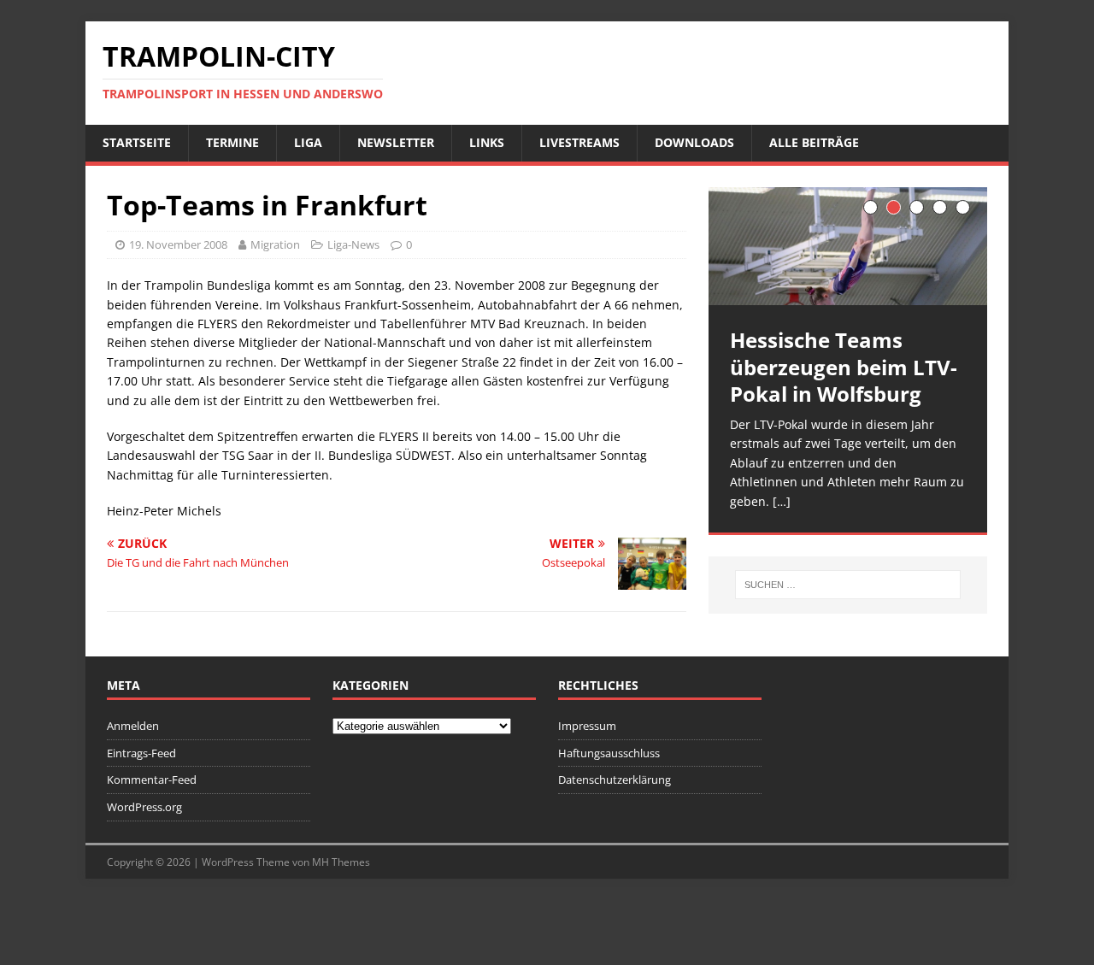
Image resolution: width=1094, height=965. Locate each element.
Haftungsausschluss (609, 753)
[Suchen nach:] (847, 584)
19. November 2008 (178, 244)
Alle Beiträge (814, 142)
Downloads (694, 142)
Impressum (587, 725)
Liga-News (353, 244)
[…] (782, 501)
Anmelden (133, 725)
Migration (275, 244)
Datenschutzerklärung (614, 779)
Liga (308, 142)
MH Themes (341, 862)
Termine (232, 142)
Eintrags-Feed (141, 753)
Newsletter (395, 142)
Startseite (137, 142)
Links (486, 142)
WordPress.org (144, 807)
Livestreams (579, 142)
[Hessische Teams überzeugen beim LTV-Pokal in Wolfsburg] (848, 246)
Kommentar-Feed (152, 779)
